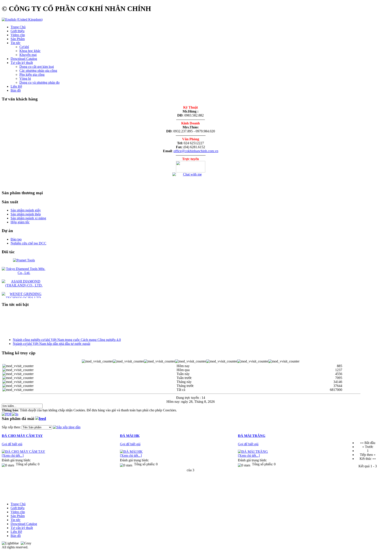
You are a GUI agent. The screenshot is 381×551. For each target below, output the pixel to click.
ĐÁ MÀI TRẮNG (251, 436)
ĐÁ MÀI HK (130, 436)
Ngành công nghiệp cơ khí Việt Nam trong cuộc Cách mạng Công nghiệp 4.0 (67, 337)
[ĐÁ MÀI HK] (131, 451)
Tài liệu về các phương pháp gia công (39, 345)
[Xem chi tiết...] (13, 455)
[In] (15, 413)
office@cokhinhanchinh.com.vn (196, 151)
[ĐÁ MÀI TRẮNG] (253, 451)
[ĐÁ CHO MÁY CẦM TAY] (23, 451)
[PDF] (7, 413)
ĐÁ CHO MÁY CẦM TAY (22, 436)
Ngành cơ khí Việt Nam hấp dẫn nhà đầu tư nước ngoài (51, 341)
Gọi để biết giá (12, 444)
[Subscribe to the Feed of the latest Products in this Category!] (40, 418)
